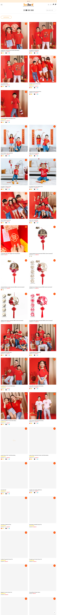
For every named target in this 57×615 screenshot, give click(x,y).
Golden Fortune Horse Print (34, 83)
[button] (31, 85)
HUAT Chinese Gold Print (6, 220)
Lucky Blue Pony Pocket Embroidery (8, 386)
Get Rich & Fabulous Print (6, 524)
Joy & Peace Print (4, 83)
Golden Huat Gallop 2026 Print (35, 490)
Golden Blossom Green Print (35, 352)
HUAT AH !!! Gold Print (33, 220)
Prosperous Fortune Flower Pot (35, 559)
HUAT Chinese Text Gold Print (7, 153)
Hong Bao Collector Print (6, 186)
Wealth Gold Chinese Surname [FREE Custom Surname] (12, 320)
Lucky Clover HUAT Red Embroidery (36, 420)
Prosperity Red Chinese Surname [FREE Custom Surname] (40, 320)
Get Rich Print (3, 490)
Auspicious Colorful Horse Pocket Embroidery (10, 50)
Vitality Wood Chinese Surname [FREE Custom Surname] (40, 287)
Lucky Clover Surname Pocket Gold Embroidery (38, 455)
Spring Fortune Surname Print (35, 91)
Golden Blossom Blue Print (6, 352)
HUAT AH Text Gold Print (34, 153)
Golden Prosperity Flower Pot (7, 559)
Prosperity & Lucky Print (34, 50)
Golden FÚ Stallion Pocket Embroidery (8, 420)
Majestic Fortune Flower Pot (6, 592)
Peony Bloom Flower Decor (34, 592)
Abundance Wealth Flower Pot (35, 524)
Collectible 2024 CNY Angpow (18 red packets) (10, 253)
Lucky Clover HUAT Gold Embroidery (8, 455)
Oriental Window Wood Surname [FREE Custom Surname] (41, 253)
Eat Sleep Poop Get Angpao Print (36, 186)
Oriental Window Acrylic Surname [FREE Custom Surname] (12, 287)
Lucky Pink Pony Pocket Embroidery (36, 386)
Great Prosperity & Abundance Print (8, 118)
